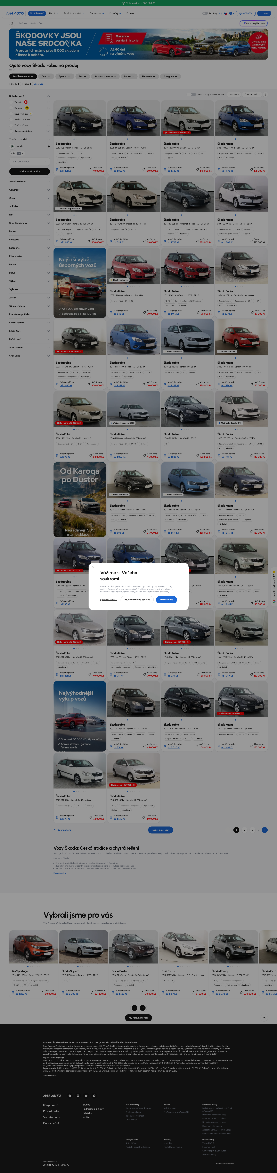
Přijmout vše (166, 599)
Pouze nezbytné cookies (137, 599)
